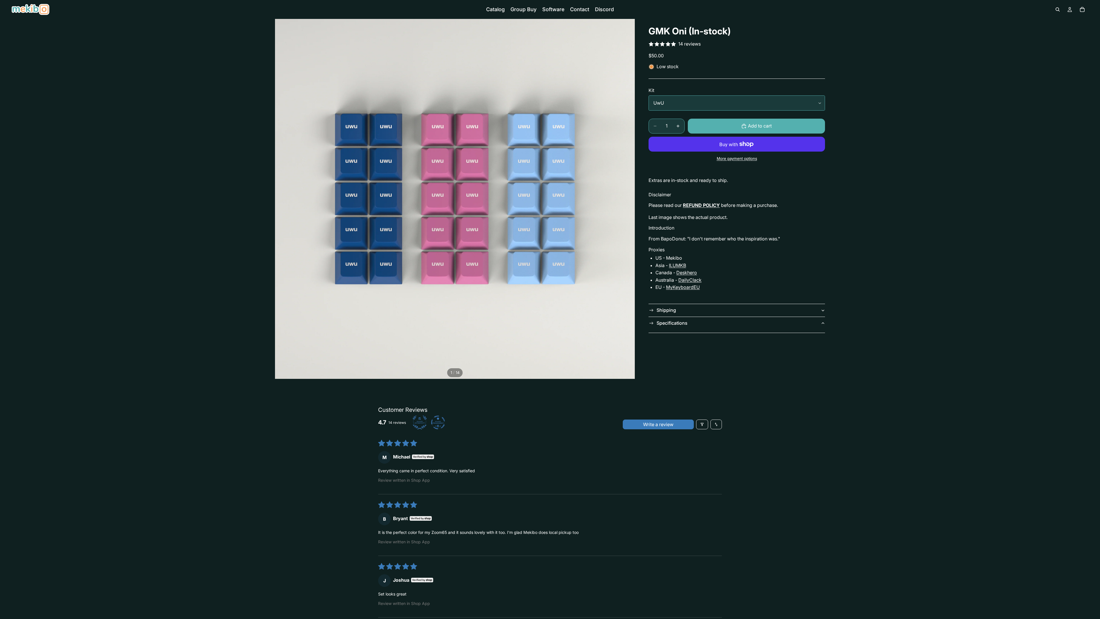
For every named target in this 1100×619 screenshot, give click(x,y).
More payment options (737, 158)
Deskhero (686, 272)
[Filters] (702, 424)
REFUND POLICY (701, 205)
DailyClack (690, 280)
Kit (651, 90)
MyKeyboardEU (683, 287)
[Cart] (1082, 9)
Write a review (658, 424)
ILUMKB (677, 265)
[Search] (1057, 9)
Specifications (672, 323)
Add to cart (760, 126)
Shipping (666, 310)
